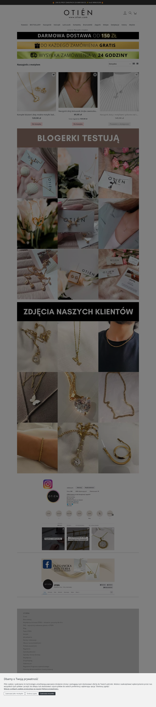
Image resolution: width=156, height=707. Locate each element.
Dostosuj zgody (32, 694)
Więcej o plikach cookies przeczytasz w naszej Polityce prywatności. (31, 689)
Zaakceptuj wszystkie (47, 694)
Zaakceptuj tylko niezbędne (14, 694)
